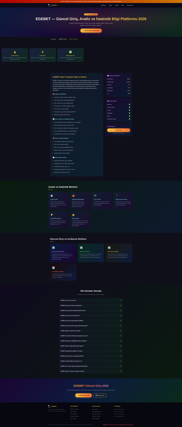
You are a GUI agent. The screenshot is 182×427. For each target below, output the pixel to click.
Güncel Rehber (73, 414)
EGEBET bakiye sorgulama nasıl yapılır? (91, 330)
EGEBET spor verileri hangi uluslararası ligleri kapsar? (91, 366)
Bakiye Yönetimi (95, 418)
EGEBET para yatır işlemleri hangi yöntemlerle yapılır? (91, 325)
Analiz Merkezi (73, 411)
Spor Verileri (95, 409)
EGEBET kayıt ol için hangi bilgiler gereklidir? (91, 320)
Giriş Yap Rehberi (96, 414)
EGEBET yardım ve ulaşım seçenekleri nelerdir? (91, 371)
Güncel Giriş (130, 5)
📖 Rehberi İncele (100, 395)
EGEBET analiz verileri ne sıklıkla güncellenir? (91, 356)
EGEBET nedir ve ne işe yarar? (91, 300)
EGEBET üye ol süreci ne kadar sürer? (91, 315)
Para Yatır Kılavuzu (96, 416)
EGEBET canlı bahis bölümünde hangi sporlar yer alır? (91, 335)
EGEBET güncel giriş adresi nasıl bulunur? (91, 305)
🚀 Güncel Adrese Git (83, 395)
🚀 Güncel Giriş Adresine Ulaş (91, 30)
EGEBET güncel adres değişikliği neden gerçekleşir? (91, 341)
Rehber (117, 5)
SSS (123, 5)
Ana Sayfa (53, 39)
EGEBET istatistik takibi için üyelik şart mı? (91, 361)
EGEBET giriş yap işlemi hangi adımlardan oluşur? (91, 310)
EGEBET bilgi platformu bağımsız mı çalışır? (91, 351)
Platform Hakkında (74, 409)
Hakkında (103, 5)
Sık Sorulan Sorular (74, 416)
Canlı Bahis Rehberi (96, 411)
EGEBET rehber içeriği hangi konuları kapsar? (91, 346)
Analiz (110, 5)
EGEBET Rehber (63, 39)
